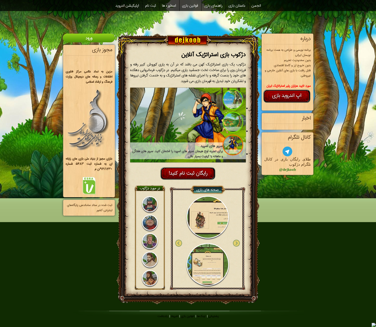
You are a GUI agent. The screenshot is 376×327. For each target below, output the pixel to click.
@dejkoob (287, 169)
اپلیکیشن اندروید (127, 5)
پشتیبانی (213, 316)
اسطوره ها (169, 5)
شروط (174, 316)
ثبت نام (150, 5)
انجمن (256, 5)
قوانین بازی (190, 5)
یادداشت (163, 316)
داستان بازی (236, 5)
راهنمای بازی (213, 5)
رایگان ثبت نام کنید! (188, 173)
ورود (88, 38)
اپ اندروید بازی (286, 95)
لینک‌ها (201, 316)
